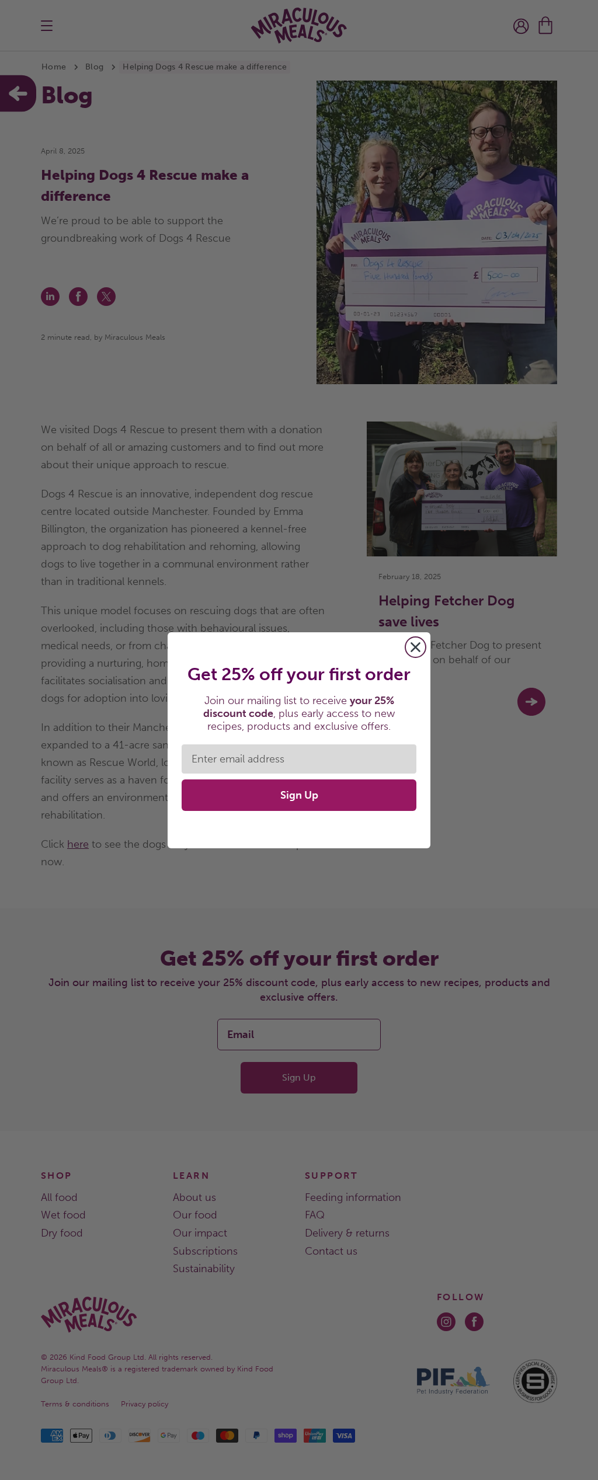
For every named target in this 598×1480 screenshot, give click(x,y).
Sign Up (299, 795)
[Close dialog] (415, 647)
